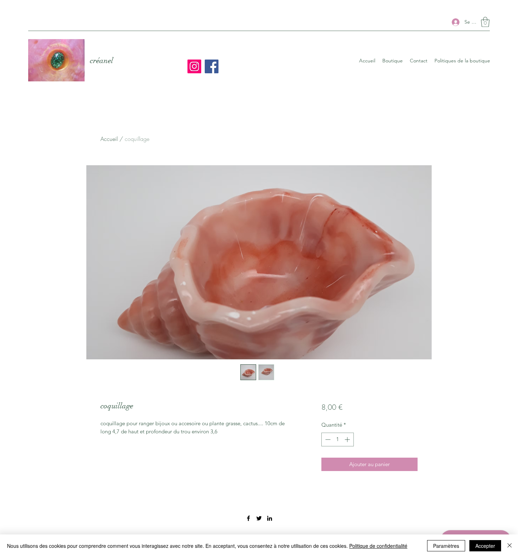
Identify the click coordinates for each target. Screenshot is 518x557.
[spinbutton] (337, 439)
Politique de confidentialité (378, 545)
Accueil (109, 139)
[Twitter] (259, 518)
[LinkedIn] (269, 518)
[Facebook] (211, 66)
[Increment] (348, 439)
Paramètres (446, 545)
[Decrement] (327, 439)
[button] (485, 22)
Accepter (485, 545)
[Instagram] (194, 66)
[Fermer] (509, 545)
